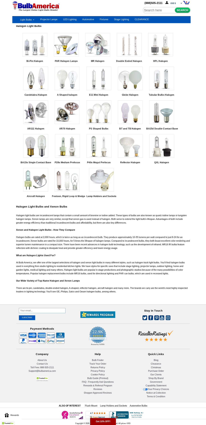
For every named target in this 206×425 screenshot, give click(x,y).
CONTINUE (103, 234)
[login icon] (167, 3)
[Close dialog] (132, 181)
